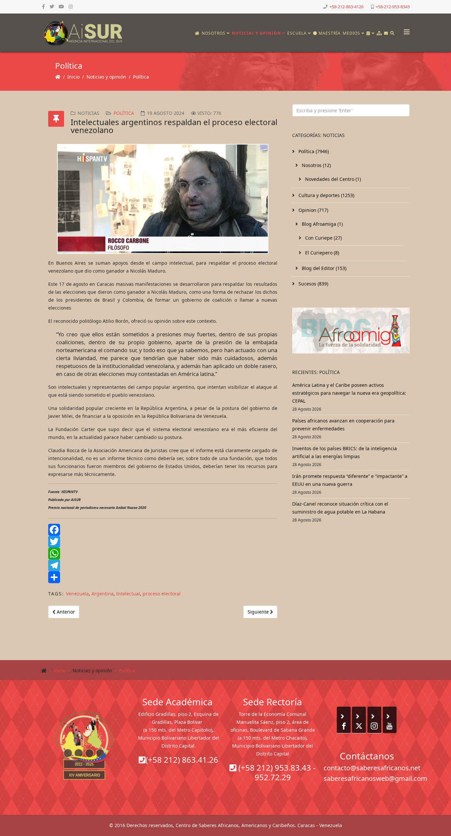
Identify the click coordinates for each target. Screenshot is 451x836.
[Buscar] (392, 33)
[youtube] (61, 6)
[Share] (162, 577)
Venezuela (77, 593)
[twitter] (52, 6)
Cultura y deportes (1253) (325, 195)
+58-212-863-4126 (347, 7)
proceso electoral (162, 593)
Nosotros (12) (315, 165)
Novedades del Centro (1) (332, 179)
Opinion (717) (312, 210)
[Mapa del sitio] (379, 33)
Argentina (102, 593)
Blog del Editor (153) (323, 268)
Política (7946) (313, 151)
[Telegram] (162, 565)
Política (141, 77)
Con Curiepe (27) (323, 238)
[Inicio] (197, 33)
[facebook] (43, 6)
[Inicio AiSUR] (84, 744)
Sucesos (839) (312, 284)
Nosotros (214, 33)
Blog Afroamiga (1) (321, 224)
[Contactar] (386, 33)
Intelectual (128, 593)
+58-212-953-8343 (393, 7)
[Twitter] (162, 542)
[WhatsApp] (162, 553)
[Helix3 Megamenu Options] (405, 30)
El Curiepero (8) (321, 253)
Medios (351, 33)
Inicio (73, 77)
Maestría (329, 33)
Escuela (297, 33)
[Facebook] (162, 530)
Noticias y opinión (256, 33)
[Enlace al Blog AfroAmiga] (351, 330)
